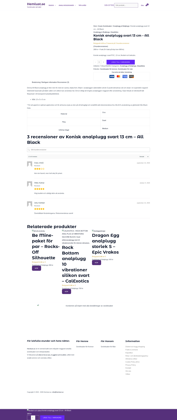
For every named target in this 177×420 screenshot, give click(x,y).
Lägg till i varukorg (120, 62)
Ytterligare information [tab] (49, 82)
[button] (55, 5)
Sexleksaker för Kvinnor (85, 347)
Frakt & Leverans (131, 350)
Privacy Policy (130, 365)
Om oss (128, 371)
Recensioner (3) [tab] (63, 82)
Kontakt (128, 368)
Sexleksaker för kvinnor (108, 69)
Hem (95, 26)
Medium (105, 128)
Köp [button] (36, 268)
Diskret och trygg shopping (135, 347)
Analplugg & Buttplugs (121, 26)
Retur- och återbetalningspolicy (136, 356)
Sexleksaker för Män (108, 347)
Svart (104, 120)
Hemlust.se (36, 4)
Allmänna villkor (131, 359)
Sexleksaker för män (125, 69)
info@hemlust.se (58, 392)
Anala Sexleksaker (66, 5)
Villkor (127, 374)
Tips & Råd (82, 5)
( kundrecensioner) (100, 46)
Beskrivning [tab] (36, 82)
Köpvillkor (129, 353)
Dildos (51, 5)
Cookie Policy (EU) (132, 362)
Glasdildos (114, 32)
